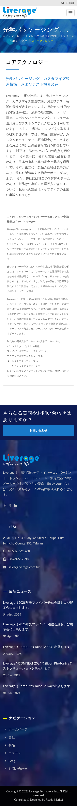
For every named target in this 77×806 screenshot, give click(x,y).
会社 (24, 41)
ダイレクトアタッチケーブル (22, 361)
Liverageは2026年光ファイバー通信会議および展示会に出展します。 (38, 605)
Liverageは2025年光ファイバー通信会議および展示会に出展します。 (38, 626)
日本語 (70, 3)
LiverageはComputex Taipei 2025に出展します (36, 647)
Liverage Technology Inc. (44, 791)
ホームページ (17, 729)
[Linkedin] (15, 505)
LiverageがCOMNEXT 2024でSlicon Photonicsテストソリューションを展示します (37, 665)
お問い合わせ (61, 371)
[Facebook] (5, 505)
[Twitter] (9, 505)
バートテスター (15, 346)
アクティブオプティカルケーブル (25, 356)
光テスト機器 (32, 346)
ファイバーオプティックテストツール (27, 351)
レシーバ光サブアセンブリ (21, 371)
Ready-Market (54, 800)
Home (13, 41)
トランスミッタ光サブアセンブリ (25, 366)
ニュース (14, 753)
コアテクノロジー (42, 41)
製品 (11, 745)
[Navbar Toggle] (70, 12)
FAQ (11, 761)
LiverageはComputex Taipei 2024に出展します (36, 686)
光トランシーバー (49, 341)
